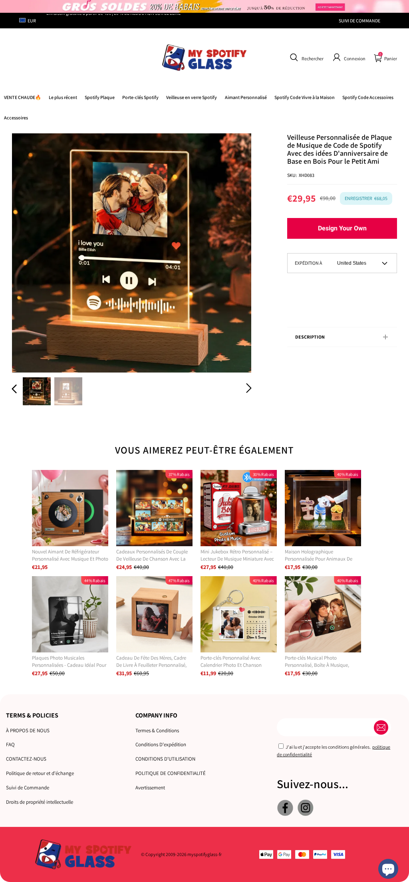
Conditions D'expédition (160, 744)
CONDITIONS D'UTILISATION (165, 758)
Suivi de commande (359, 21)
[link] (304, 97)
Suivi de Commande (27, 787)
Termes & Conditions (157, 730)
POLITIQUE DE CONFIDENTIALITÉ (170, 773)
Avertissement (150, 787)
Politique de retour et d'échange (40, 773)
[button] (306, 57)
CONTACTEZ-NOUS (26, 758)
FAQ (10, 744)
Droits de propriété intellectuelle (39, 802)
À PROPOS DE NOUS (28, 730)
